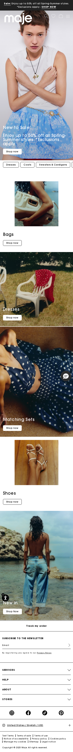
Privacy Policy (44, 653)
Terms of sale (24, 736)
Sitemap (33, 742)
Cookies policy (58, 739)
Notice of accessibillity (16, 739)
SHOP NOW (49, 6)
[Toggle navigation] (68, 16)
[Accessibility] (5, 598)
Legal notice (49, 742)
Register (68, 645)
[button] (53, 16)
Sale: (7, 3)
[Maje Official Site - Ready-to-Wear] (18, 18)
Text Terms (8, 736)
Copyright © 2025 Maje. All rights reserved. (25, 747)
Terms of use (41, 736)
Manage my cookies (15, 742)
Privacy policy (39, 739)
